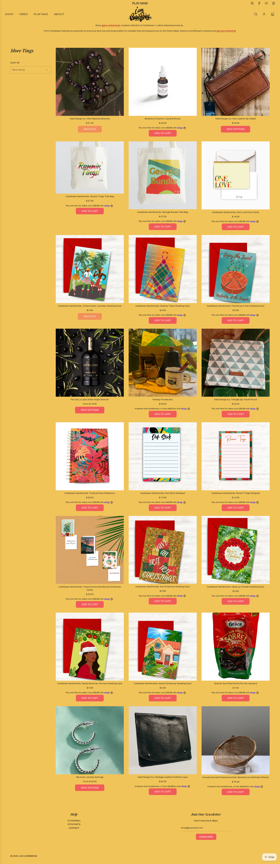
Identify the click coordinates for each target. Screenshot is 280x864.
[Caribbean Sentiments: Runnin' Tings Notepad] (236, 456)
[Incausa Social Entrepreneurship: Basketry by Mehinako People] (236, 740)
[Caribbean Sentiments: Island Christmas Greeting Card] (163, 647)
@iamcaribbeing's (111, 25)
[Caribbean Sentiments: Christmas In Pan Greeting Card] (236, 269)
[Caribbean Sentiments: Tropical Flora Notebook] (90, 456)
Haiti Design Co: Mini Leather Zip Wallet (235, 118)
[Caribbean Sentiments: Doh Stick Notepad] (163, 456)
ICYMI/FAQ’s (74, 820)
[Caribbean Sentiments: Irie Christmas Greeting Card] (163, 550)
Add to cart (162, 133)
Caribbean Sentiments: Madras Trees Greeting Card (162, 306)
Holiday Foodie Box (162, 399)
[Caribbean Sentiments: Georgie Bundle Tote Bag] (163, 175)
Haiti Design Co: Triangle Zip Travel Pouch (235, 399)
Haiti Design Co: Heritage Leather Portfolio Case (163, 777)
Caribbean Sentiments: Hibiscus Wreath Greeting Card (235, 586)
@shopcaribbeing (225, 30)
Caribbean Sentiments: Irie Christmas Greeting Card (162, 586)
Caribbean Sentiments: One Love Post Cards (235, 212)
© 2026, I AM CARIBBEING (23, 856)
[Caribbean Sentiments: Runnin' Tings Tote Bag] (90, 167)
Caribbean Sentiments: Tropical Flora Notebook (89, 493)
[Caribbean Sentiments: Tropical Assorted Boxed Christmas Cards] (90, 550)
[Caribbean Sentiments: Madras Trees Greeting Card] (163, 269)
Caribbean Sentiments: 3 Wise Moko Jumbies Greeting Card (89, 306)
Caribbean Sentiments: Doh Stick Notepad (162, 493)
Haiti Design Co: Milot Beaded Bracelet (90, 118)
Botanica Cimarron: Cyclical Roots (163, 118)
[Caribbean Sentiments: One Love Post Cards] (236, 175)
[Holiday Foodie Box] (163, 363)
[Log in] (264, 14)
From (90, 404)
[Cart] (273, 14)
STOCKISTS (74, 824)
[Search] (255, 14)
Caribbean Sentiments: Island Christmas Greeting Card (162, 683)
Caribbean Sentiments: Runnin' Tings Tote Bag (90, 196)
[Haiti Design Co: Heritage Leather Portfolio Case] (163, 740)
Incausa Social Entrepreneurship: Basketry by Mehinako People (235, 777)
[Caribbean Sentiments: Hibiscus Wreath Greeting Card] (236, 550)
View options (236, 129)
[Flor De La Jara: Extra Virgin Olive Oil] (90, 363)
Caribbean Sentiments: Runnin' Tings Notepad (235, 493)
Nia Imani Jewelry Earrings (90, 777)
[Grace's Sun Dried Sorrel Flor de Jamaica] (236, 647)
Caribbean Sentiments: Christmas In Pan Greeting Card (235, 306)
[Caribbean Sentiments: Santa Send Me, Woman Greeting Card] (90, 647)
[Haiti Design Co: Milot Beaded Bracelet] (90, 82)
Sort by (15, 63)
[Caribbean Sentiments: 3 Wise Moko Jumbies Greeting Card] (90, 269)
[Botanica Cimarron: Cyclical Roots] (163, 82)
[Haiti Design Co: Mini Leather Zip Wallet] (236, 82)
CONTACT (74, 828)
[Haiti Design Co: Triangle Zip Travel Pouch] (236, 363)
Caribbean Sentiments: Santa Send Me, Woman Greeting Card (89, 683)
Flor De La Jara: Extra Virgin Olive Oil (90, 399)
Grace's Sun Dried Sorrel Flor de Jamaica (235, 683)
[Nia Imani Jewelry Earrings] (90, 740)
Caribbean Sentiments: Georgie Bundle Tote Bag (162, 212)
